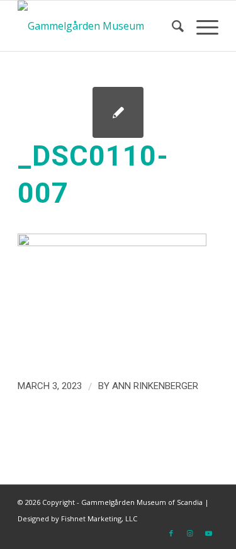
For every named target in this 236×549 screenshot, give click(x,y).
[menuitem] (171, 26)
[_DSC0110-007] (118, 112)
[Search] (171, 26)
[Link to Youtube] (208, 533)
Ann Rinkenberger (155, 386)
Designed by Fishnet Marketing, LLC (77, 518)
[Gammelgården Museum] (98, 26)
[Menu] (201, 26)
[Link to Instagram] (190, 533)
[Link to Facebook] (171, 533)
